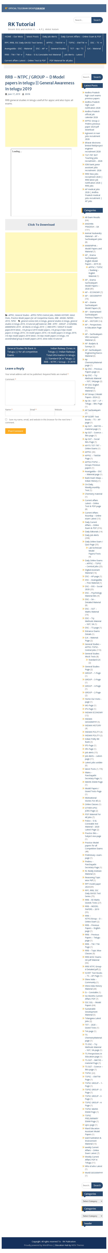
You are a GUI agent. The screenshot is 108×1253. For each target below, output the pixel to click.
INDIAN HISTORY (61, 315)
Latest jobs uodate (93, 762)
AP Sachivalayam (93, 410)
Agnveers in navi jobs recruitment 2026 (92, 136)
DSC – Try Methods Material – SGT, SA (93, 621)
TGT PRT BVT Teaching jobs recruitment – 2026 (93, 158)
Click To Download (41, 225)
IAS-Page (89, 705)
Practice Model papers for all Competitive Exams (32, 318)
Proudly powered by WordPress (38, 1245)
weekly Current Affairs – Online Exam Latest (92, 1150)
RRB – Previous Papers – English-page (93, 928)
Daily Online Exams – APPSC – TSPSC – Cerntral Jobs (94, 563)
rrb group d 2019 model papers (36, 329)
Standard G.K (94, 659)
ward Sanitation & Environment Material (93, 1141)
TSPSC (13, 321)
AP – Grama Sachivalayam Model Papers (91, 305)
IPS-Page (89, 745)
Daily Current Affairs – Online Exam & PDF (81, 36)
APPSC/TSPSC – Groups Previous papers (92, 465)
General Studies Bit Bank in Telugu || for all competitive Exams (22, 352)
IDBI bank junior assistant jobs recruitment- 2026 (93, 167)
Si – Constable (91, 992)
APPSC (11, 315)
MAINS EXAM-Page (94, 782)
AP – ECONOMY (92, 292)
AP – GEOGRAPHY (93, 295)
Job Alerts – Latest (74, 54)
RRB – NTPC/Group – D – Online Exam (93, 918)
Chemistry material (93, 493)
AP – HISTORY (91, 321)
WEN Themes (77, 1245)
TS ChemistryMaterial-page (93, 1037)
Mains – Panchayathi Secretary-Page (92, 775)
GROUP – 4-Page (93, 686)
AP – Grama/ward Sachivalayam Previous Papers (93, 314)
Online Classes (91, 804)
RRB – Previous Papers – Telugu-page (93, 937)
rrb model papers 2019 (36, 332)
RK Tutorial (21, 24)
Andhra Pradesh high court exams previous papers (93, 95)
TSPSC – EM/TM (76, 42)
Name (9, 409)
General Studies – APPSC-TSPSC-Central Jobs (93, 647)
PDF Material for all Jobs (61, 60)
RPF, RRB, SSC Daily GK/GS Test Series (24, 42)
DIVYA (27, 94)
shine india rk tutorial (52, 338)
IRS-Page (89, 749)
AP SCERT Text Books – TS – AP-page (93, 419)
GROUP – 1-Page (93, 673)
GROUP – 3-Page (93, 679)
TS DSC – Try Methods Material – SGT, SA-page (93, 1047)
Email (33, 409)
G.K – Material (94, 48)
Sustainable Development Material (91, 1011)
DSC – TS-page (92, 627)
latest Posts (33, 36)
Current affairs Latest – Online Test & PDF (25, 60)
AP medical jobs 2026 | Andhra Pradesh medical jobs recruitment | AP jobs (93, 195)
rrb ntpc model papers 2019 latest (20, 335)
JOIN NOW (40, 8)
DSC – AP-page (92, 576)
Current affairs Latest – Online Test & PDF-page (93, 503)
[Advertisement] (41, 127)
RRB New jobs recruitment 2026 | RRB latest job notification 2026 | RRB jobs (93, 180)
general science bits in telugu (34, 321)
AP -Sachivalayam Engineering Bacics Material (93, 353)
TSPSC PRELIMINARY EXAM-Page (91, 1118)
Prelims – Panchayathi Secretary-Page (92, 864)
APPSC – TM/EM (54, 42)
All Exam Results (92, 217)
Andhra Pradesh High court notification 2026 (92, 105)
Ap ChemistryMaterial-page (93, 362)
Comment (10, 379)
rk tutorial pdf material (36, 324)
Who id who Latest (93, 1166)
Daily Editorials (91, 531)
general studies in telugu (58, 321)
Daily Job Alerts (49, 36)
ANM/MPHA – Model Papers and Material (93, 248)
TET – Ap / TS (76, 48)
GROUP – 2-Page (93, 692)
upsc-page (89, 1125)
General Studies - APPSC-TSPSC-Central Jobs (34, 315)
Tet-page (89, 1031)
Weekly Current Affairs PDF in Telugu (92, 1159)
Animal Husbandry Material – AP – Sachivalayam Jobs (93, 236)
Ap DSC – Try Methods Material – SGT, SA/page (93, 378)
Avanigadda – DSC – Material (18, 48)
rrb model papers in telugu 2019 (61, 332)
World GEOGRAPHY (94, 1172)
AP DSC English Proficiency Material (92, 387)
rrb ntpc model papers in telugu (51, 335)
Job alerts (89, 752)
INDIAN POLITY (92, 732)
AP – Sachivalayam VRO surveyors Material (93, 337)
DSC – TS (94, 42)
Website (58, 409)
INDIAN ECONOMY (94, 712)
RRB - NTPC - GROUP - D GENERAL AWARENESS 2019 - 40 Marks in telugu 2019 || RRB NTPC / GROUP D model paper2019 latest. (41, 327)
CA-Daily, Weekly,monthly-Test (92, 487)
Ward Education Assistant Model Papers (92, 1131)
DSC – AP (40, 48)
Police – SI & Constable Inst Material (43, 54)
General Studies (58, 48)
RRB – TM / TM (12, 54)
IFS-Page (89, 709)
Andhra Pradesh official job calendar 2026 (92, 114)
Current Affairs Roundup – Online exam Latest (93, 515)
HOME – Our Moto (14, 36)
